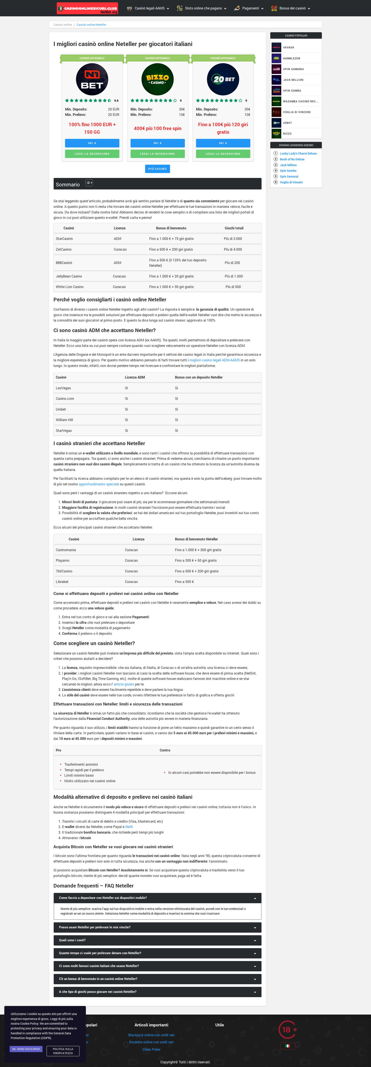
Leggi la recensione (92, 153)
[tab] (158, 898)
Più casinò (157, 168)
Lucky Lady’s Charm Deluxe (298, 153)
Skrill (129, 826)
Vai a (92, 143)
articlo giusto (124, 684)
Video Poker (151, 1049)
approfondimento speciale (99, 484)
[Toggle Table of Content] (87, 182)
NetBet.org (108, 12)
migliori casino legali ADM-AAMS (215, 360)
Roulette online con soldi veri (151, 1042)
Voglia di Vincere (291, 182)
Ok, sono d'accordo (26, 1049)
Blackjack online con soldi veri (151, 1035)
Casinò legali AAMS (150, 8)
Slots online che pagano (203, 8)
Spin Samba (288, 171)
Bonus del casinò (293, 8)
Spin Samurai (289, 176)
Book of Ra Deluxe (292, 159)
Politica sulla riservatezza (63, 1051)
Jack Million (288, 165)
